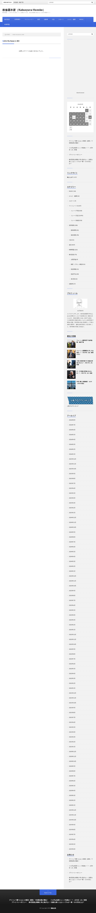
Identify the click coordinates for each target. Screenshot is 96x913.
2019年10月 (72, 820)
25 (74, 124)
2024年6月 (72, 546)
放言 (38, 19)
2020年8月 (72, 771)
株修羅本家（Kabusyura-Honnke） (23, 9)
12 (77, 117)
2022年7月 (72, 659)
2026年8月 (72, 420)
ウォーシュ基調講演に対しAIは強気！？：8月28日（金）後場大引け (85, 352)
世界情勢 (17, 19)
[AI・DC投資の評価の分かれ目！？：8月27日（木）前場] (71, 374)
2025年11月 (72, 464)
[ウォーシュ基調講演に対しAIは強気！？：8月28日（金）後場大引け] (71, 354)
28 (83, 124)
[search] (92, 2)
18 (74, 120)
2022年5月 (72, 668)
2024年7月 (72, 542)
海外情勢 (73, 235)
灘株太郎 (53, 908)
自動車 (46, 19)
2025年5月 (72, 493)
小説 (53, 19)
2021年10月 (72, 703)
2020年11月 (72, 756)
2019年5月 (72, 844)
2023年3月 (72, 620)
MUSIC (81, 19)
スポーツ (61, 19)
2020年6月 (72, 781)
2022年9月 (72, 649)
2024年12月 (72, 517)
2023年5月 (72, 610)
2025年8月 (72, 478)
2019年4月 (72, 849)
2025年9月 (72, 473)
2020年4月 (72, 790)
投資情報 (73, 269)
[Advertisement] (80, 54)
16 (90, 117)
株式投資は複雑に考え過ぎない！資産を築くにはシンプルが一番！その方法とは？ (81, 161)
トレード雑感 (75, 220)
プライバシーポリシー (75, 154)
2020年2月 (72, 800)
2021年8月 (72, 712)
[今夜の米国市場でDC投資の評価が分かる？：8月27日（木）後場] (71, 364)
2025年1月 (72, 512)
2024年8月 (72, 537)
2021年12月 (72, 693)
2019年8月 (72, 829)
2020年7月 (72, 776)
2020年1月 (72, 805)
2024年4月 (72, 556)
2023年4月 (72, 615)
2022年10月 (72, 644)
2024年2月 (72, 566)
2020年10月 (72, 761)
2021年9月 (72, 707)
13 (80, 117)
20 (80, 120)
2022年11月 (72, 639)
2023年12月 (72, 576)
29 (87, 124)
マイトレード (29, 19)
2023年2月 (72, 625)
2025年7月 (72, 483)
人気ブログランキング (72, 406)
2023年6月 (72, 605)
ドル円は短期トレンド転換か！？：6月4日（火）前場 (68, 900)
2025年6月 (72, 488)
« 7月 (70, 130)
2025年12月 (72, 459)
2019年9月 (72, 824)
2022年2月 (72, 683)
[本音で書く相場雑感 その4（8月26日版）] (71, 385)
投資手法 (73, 274)
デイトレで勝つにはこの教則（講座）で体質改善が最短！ (28, 900)
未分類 (73, 279)
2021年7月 (72, 717)
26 (77, 124)
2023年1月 (72, 629)
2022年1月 (72, 688)
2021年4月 (72, 732)
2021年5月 (72, 727)
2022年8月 (72, 654)
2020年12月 (72, 751)
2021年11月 (72, 698)
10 (70, 117)
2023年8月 (72, 595)
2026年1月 (72, 454)
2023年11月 (72, 581)
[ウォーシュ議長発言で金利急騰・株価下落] (71, 343)
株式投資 (7, 19)
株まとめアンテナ (72, 177)
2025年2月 (72, 507)
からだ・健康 (71, 19)
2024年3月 (72, 561)
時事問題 (7, 24)
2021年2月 (72, 742)
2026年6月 (72, 429)
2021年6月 (72, 722)
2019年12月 (72, 810)
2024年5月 (72, 551)
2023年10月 (72, 586)
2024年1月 (72, 571)
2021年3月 (72, 737)
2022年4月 (72, 673)
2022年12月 (72, 634)
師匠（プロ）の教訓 (77, 264)
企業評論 (73, 259)
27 (80, 124)
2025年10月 (72, 468)
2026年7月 (72, 425)
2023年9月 (72, 590)
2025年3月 (72, 503)
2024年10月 (72, 527)
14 (83, 117)
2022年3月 (72, 678)
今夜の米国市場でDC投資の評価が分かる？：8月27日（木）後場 (84, 362)
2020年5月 (72, 785)
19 (77, 120)
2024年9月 (72, 532)
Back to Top (47, 892)
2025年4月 (72, 498)
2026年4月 (72, 439)
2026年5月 (72, 434)
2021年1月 (72, 746)
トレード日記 (75, 215)
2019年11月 (72, 815)
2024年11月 (72, 522)
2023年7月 (72, 600)
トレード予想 (75, 210)
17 (70, 120)
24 (70, 124)
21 (83, 120)
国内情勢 (73, 230)
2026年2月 (72, 449)
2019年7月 (72, 834)
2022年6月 (72, 664)
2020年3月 (72, 795)
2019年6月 (72, 839)
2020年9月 (72, 766)
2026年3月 (72, 444)
